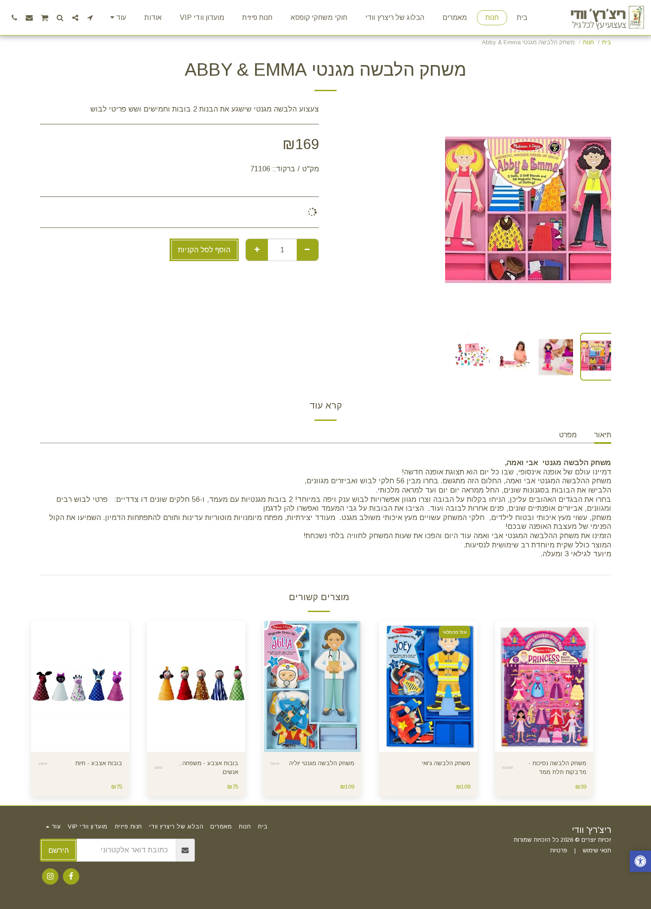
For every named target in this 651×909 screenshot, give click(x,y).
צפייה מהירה (544, 734)
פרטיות (558, 850)
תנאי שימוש (597, 850)
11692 (158, 768)
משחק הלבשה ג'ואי (446, 763)
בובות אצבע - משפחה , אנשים (208, 767)
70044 (274, 764)
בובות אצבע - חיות (98, 763)
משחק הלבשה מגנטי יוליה (321, 763)
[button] (90, 17)
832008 (507, 768)
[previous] (597, 215)
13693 (42, 764)
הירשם (58, 850)
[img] (544, 686)
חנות (588, 42)
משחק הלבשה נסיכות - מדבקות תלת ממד (557, 767)
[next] (459, 215)
